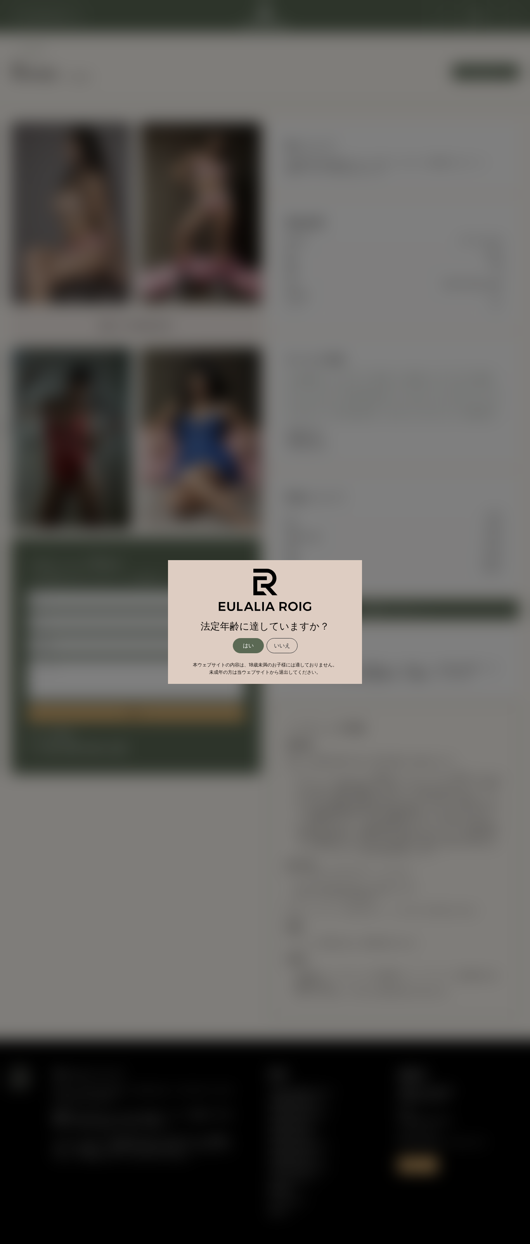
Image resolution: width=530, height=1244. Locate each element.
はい (248, 645)
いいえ (282, 645)
